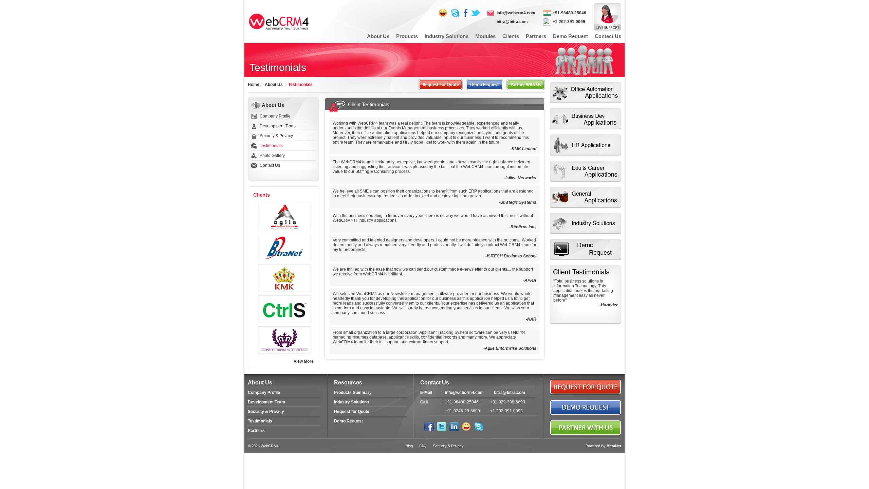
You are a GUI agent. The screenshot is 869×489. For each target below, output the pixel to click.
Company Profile (275, 116)
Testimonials (260, 421)
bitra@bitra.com (512, 21)
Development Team (278, 126)
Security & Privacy (276, 135)
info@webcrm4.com (516, 13)
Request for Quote (351, 411)
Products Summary (353, 392)
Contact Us (270, 165)
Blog (409, 446)
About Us (273, 105)
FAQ (423, 446)
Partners (256, 430)
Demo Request (348, 421)
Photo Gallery (272, 155)
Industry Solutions (351, 402)
